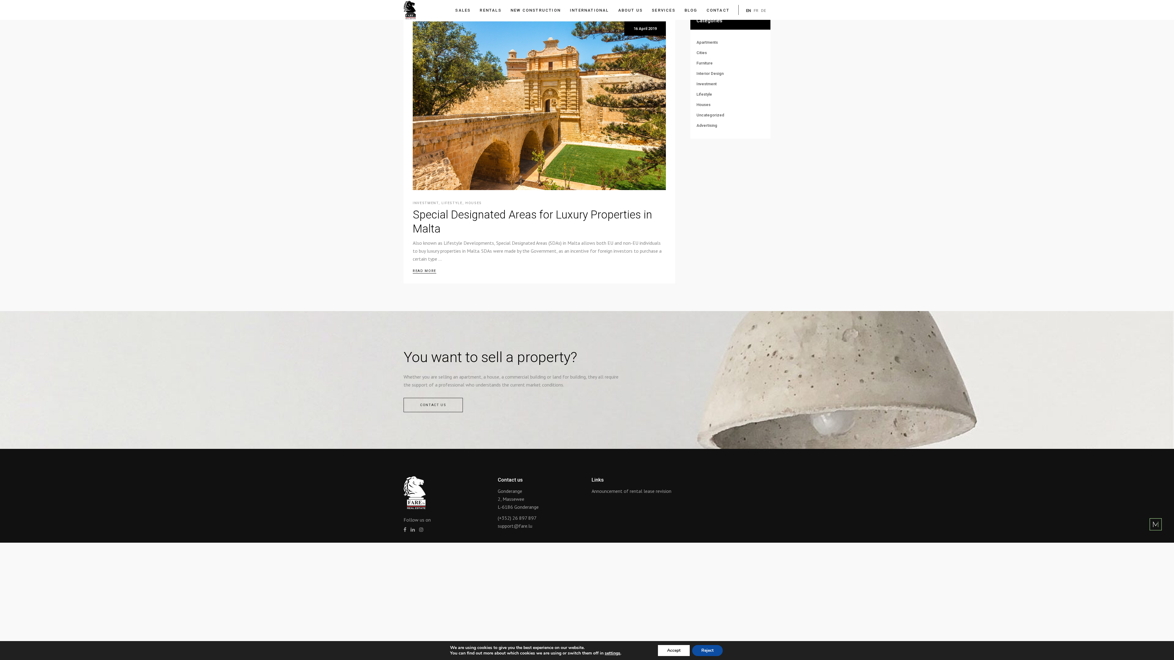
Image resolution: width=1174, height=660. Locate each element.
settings (612, 653)
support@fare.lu (515, 526)
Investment (426, 203)
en (748, 10)
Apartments (707, 42)
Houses (473, 203)
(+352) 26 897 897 (517, 518)
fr (756, 10)
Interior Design (710, 73)
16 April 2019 (645, 28)
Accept (674, 650)
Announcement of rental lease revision (631, 491)
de (763, 10)
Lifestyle (452, 203)
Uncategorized (710, 115)
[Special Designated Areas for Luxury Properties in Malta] (539, 105)
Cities (701, 52)
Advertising (706, 125)
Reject (707, 650)
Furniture (704, 63)
